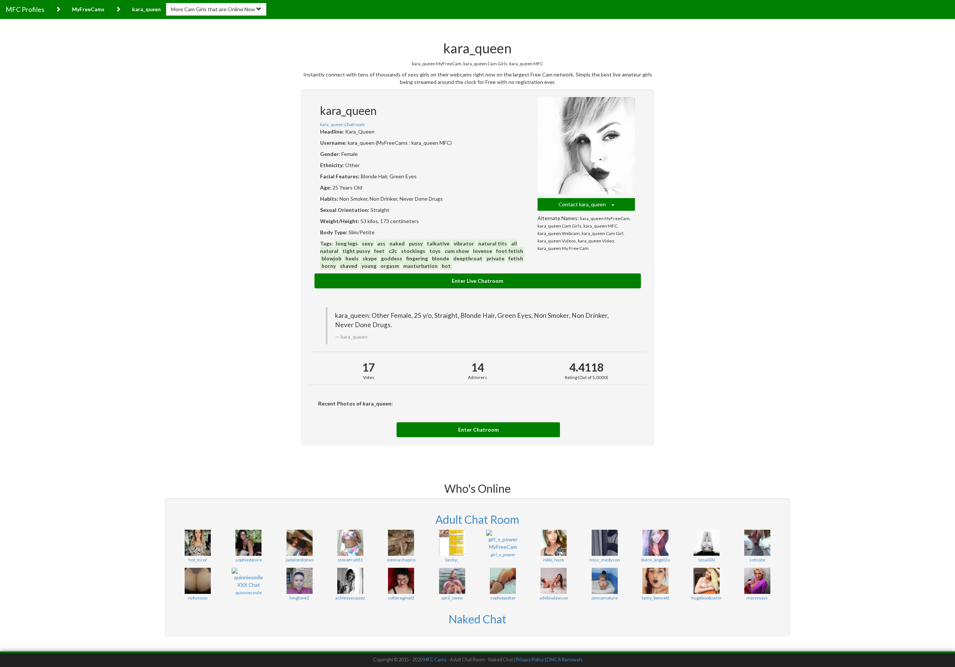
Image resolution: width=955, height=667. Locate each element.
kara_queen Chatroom (342, 124)
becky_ (452, 560)
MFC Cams (435, 660)
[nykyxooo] (198, 581)
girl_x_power (503, 554)
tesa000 (706, 560)
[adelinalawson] (554, 581)
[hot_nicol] (198, 543)
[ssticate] (757, 543)
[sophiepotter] (503, 581)
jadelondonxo (299, 560)
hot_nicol (197, 560)
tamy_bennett (655, 598)
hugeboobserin (706, 598)
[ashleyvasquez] (350, 581)
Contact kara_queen (584, 204)
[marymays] (757, 581)
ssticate (757, 560)
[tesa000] (706, 543)
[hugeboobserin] (706, 581)
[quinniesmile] (248, 578)
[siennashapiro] (401, 543)
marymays (757, 598)
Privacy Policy (530, 660)
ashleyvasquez (350, 598)
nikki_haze (553, 560)
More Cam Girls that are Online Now (213, 9)
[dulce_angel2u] (655, 543)
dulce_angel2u (655, 560)
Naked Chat (477, 619)
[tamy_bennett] (655, 581)
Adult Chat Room (477, 519)
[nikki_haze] (554, 543)
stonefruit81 (350, 560)
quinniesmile (248, 592)
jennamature (605, 598)
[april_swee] (452, 581)
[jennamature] (605, 581)
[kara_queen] (586, 146)
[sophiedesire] (248, 543)
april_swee (452, 598)
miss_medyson (604, 560)
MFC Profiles (25, 9)
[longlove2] (299, 581)
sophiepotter (503, 598)
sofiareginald (401, 598)
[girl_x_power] (503, 540)
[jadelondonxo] (299, 543)
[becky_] (452, 543)
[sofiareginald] (401, 581)
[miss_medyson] (605, 543)
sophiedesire (248, 560)
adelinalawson (553, 598)
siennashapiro (401, 560)
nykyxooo (197, 598)
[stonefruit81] (350, 543)
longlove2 (299, 598)
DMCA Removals (564, 660)
